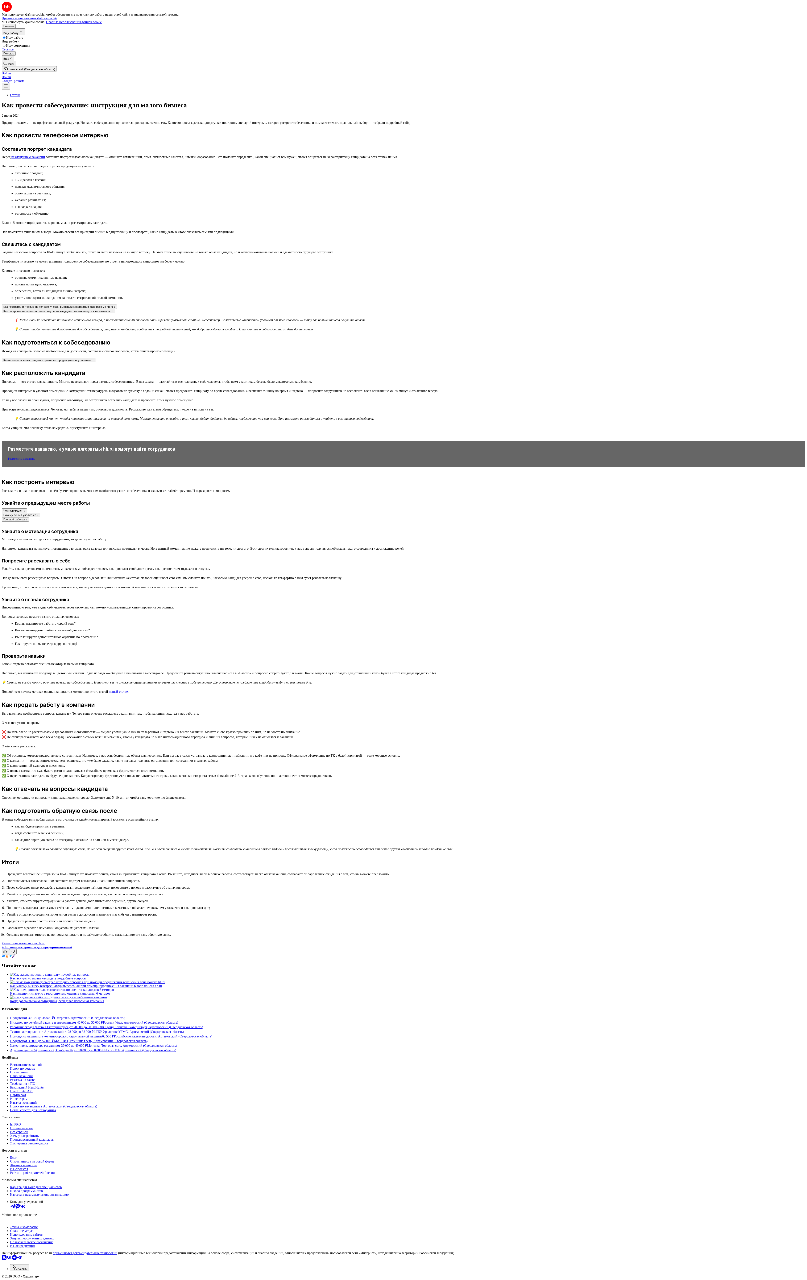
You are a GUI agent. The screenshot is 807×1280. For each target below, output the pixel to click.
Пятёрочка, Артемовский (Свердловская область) (89, 1018)
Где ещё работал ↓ (15, 519)
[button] (6, 73)
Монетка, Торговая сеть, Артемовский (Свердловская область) (132, 1045)
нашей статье (118, 691)
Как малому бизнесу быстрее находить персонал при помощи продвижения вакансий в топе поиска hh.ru (86, 986)
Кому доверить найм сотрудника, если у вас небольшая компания (57, 1001)
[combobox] (19, 1267)
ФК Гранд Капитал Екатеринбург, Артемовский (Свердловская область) (151, 1027)
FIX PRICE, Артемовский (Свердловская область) (140, 1050)
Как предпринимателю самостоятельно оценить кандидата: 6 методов (60, 993)
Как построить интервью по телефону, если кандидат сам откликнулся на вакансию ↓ (58, 311)
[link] (9, 63)
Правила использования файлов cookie (74, 22)
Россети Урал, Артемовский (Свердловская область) (140, 1022)
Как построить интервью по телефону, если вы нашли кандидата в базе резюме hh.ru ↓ (59, 306)
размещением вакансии (28, 157)
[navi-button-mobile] (6, 86)
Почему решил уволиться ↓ (20, 515)
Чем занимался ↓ (14, 510)
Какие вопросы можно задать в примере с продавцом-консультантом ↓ (48, 360)
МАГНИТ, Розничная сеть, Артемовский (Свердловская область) (101, 1041)
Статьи (15, 95)
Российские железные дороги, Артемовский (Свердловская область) (163, 1036)
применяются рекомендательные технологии (85, 1253)
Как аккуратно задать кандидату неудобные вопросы (48, 978)
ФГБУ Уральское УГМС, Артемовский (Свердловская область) (139, 1031)
